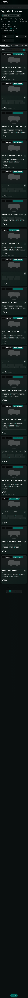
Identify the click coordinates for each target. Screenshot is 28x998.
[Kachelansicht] (22, 50)
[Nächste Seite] (20, 591)
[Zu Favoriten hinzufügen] (25, 68)
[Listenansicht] (24, 50)
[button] (25, 1)
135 (17, 591)
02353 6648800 (10, 28)
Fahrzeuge (10, 7)
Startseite (4, 7)
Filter (15, 995)
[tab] (5, 45)
